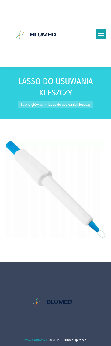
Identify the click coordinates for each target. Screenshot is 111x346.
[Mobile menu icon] (101, 34)
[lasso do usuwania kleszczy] (55, 189)
